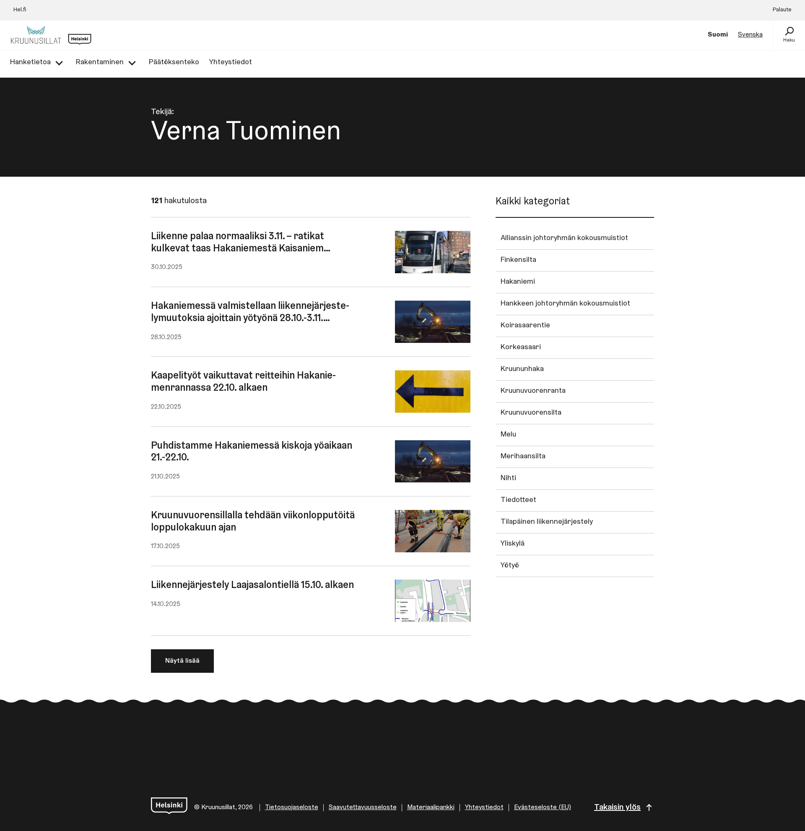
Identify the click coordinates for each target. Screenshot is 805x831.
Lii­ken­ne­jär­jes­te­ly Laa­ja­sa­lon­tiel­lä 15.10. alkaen (252, 585)
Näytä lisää (182, 661)
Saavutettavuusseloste (363, 807)
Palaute (782, 10)
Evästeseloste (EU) (542, 807)
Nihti (508, 478)
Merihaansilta (523, 456)
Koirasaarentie (525, 325)
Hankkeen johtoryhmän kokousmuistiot (565, 304)
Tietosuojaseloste (291, 807)
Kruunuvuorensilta (531, 413)
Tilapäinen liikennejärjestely (547, 522)
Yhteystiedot (484, 807)
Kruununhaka (522, 369)
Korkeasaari (521, 347)
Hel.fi (19, 10)
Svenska (750, 34)
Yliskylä (513, 544)
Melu (508, 435)
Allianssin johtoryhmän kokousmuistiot (564, 238)
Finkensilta (518, 260)
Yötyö (510, 566)
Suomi (718, 34)
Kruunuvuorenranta (533, 391)
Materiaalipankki (430, 807)
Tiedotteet (518, 500)
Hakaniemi (518, 282)
